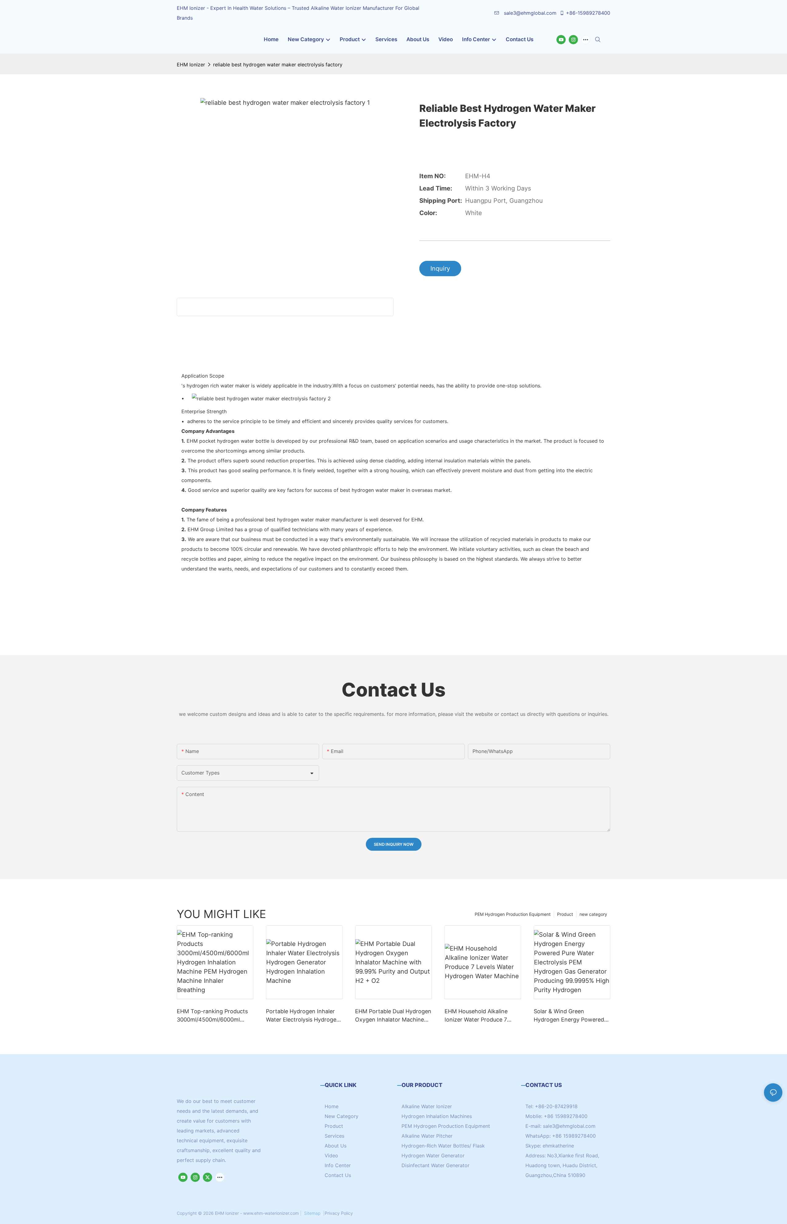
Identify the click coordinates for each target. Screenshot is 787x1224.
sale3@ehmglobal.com (529, 13)
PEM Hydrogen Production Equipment (513, 914)
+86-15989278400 (588, 13)
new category (593, 914)
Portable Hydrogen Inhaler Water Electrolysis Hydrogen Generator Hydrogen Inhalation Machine (303, 1016)
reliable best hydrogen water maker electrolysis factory (277, 64)
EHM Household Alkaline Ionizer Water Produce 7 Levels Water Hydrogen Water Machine (476, 1016)
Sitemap (312, 1213)
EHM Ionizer (191, 64)
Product (565, 914)
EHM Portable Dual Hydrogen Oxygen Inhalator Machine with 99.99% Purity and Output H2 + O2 (393, 1016)
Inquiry (440, 268)
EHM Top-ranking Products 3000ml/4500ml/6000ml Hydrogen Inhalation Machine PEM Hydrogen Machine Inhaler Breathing (212, 1016)
